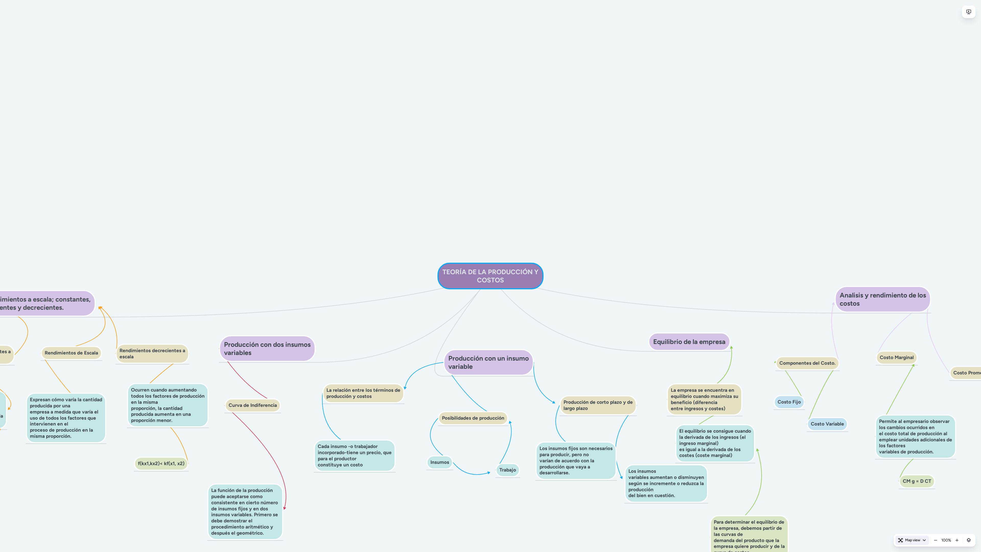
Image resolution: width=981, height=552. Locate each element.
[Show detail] (969, 540)
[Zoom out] (935, 540)
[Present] (969, 11)
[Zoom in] (957, 540)
